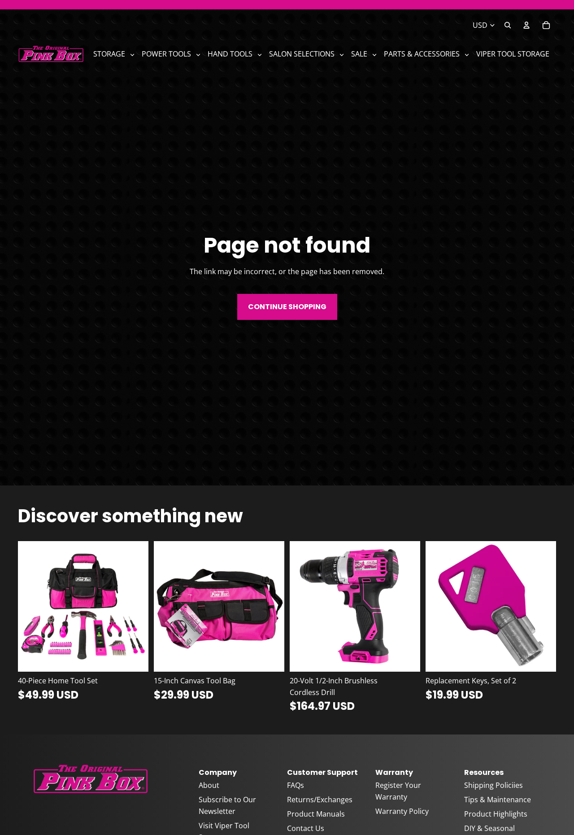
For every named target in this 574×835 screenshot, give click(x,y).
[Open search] (507, 25)
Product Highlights (495, 814)
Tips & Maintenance (497, 799)
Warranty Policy (402, 811)
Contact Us (305, 828)
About (209, 785)
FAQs (295, 785)
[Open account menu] (526, 25)
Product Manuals (316, 814)
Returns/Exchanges (319, 799)
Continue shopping (287, 307)
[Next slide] (135, 606)
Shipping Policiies (493, 785)
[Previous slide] (31, 606)
